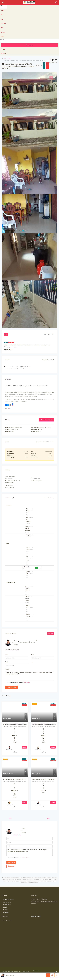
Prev (10, 818)
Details (24, 747)
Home (2, 10)
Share (13, 405)
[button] (51, 60)
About (2, 36)
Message (7, 669)
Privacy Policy (5, 916)
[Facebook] (6, 405)
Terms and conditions (7, 920)
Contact (3, 32)
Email (6, 662)
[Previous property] (6, 819)
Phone (32, 654)
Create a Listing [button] (29, 45)
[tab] (51, 77)
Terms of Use (26, 682)
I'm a (32, 662)
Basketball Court (36, 478)
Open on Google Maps (47, 419)
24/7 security (9, 478)
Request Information (11, 687)
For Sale (44, 64)
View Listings (50, 633)
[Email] (10, 405)
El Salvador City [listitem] (7, 904)
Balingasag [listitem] (5, 912)
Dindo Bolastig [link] (9, 749)
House (9, 58)
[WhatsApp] (56, 971)
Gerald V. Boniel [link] (38, 749)
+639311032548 (23, 642)
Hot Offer (47, 64)
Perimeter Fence (10, 482)
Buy (2, 14)
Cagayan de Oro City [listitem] (8, 899)
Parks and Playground (37, 480)
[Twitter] (8, 405)
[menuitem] (10, 49)
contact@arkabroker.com (51, 901)
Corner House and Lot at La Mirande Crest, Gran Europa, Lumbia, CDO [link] (21, 779)
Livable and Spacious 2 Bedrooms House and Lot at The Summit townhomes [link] (22, 724)
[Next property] (53, 819)
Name (6, 654)
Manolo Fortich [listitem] (7, 902)
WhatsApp (32, 642)
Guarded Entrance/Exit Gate (13, 480)
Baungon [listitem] (5, 909)
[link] (15, 712)
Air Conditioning (10, 487)
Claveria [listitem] (5, 907)
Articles (3, 27)
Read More (7, 408)
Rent (2, 19)
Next (48, 818)
